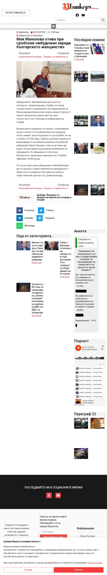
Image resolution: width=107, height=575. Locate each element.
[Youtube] (83, 15)
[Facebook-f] (49, 495)
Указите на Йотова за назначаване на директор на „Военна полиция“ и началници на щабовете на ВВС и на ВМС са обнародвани (39, 298)
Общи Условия (95, 563)
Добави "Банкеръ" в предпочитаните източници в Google (54, 197)
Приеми (78, 569)
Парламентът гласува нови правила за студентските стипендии (82, 50)
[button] (53, 26)
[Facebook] (77, 15)
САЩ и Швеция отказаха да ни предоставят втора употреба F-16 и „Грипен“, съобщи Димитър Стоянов (67, 258)
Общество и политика (30, 35)
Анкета (80, 231)
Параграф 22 (85, 414)
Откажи (28, 569)
